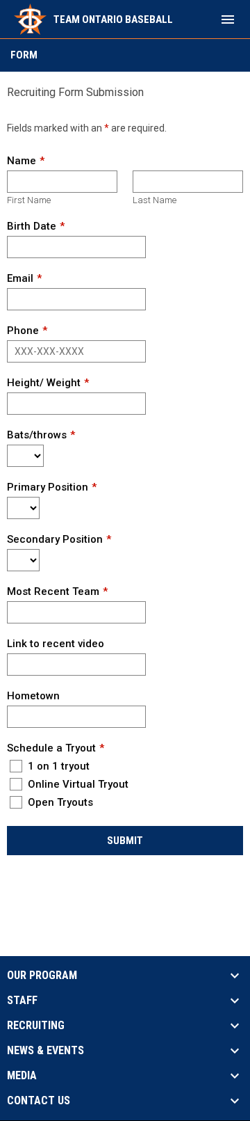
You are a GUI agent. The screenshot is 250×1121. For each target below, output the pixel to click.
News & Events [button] (45, 1050)
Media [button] (22, 1075)
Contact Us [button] (38, 1100)
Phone (23, 330)
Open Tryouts (59, 802)
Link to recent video (55, 643)
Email (20, 278)
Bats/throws (37, 435)
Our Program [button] (42, 975)
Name (21, 160)
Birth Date (31, 226)
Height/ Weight (44, 382)
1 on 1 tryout (57, 766)
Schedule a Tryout (51, 748)
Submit (125, 840)
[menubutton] (227, 19)
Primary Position (47, 487)
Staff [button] (22, 1000)
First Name (29, 200)
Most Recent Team (53, 591)
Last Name (154, 200)
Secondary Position (55, 539)
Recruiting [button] (36, 1025)
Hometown (33, 696)
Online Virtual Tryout (76, 784)
